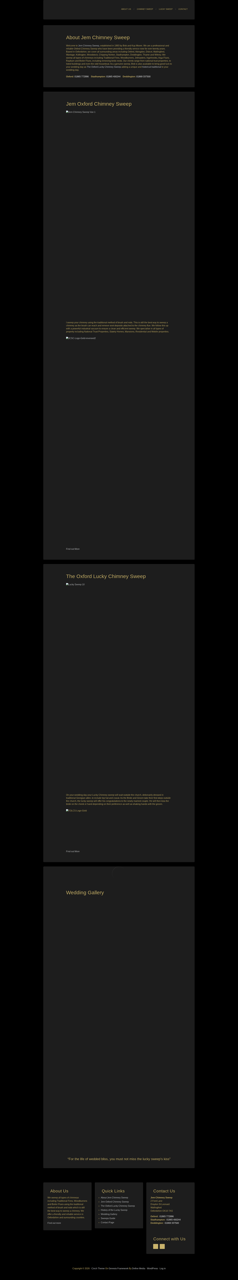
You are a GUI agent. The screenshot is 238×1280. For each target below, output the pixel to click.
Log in (163, 1268)
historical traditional (151, 67)
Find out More (73, 549)
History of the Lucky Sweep (114, 1210)
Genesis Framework (118, 1268)
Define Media (138, 1268)
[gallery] (119, 873)
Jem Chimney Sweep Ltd (75, 9)
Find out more (54, 1223)
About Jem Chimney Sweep (98, 37)
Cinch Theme (98, 1268)
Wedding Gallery (85, 892)
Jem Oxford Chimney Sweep (99, 104)
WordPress (152, 1268)
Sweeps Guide (108, 1218)
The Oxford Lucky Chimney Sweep (104, 67)
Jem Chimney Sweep (88, 45)
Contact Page (107, 1222)
